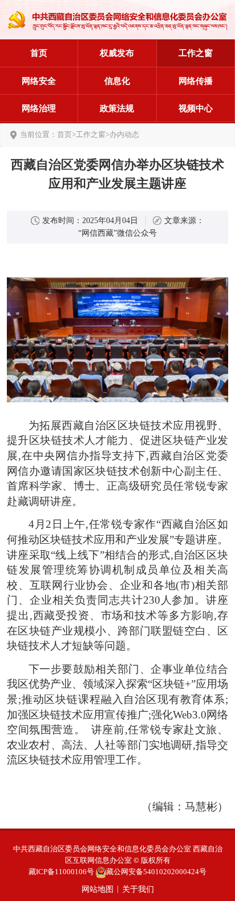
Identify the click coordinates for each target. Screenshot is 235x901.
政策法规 (117, 108)
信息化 (117, 81)
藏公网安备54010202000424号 (156, 871)
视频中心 (196, 108)
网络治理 (39, 108)
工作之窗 (196, 53)
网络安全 (39, 81)
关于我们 (138, 889)
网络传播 (196, 81)
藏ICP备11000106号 (61, 871)
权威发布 (117, 53)
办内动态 (124, 134)
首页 (38, 53)
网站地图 (98, 889)
